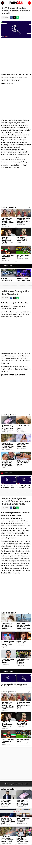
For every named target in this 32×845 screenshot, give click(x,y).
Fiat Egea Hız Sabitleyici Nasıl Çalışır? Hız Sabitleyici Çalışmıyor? (8, 685)
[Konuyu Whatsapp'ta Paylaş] (17, 17)
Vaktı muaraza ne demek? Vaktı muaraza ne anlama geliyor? (23, 685)
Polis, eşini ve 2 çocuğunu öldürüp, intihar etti (6, 280)
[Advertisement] (16, 56)
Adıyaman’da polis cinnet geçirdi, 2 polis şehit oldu (23, 280)
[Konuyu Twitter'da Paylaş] (14, 17)
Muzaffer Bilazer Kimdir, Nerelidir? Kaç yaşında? (8, 486)
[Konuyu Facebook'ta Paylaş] (11, 17)
